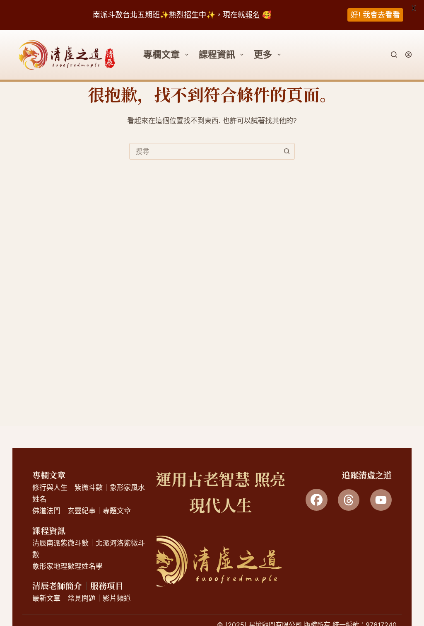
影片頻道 (117, 598)
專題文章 (117, 511)
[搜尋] (394, 54)
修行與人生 (49, 487)
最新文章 (46, 598)
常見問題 (81, 598)
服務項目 (106, 586)
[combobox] (204, 151)
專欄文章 (48, 475)
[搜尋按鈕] (286, 151)
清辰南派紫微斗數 (60, 543)
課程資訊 (217, 54)
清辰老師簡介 (57, 586)
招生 (191, 15)
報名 (252, 15)
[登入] (408, 54)
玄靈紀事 (81, 511)
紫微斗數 (89, 487)
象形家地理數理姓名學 (67, 566)
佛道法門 (46, 511)
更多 (263, 54)
